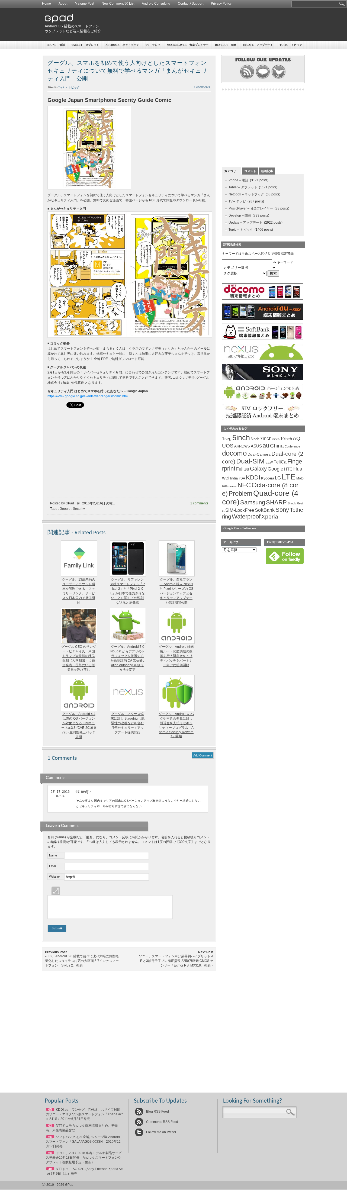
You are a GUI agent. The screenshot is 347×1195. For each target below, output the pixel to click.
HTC (288, 469)
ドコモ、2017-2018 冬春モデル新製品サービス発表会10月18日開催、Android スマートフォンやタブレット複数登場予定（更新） (84, 1157)
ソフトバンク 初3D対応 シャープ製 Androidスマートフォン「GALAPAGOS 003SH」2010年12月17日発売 (83, 1141)
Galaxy (258, 469)
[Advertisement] (205, 24)
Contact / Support (190, 3)
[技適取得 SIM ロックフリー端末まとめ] (262, 419)
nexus (233, 486)
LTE (288, 476)
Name (53, 855)
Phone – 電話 (56, 44)
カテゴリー (231, 171)
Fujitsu (242, 469)
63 (50, 1126)
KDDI (253, 477)
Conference (292, 446)
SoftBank (265, 510)
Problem (240, 493)
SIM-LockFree (239, 510)
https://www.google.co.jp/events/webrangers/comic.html (87, 396)
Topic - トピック (69, 87)
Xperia (269, 516)
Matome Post (84, 3)
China (277, 446)
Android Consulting (156, 3)
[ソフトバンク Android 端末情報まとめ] (262, 339)
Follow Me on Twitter (160, 1132)
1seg (227, 438)
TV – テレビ (152, 44)
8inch (275, 439)
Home (46, 3)
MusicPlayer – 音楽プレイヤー (187, 44)
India (234, 478)
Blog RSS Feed (157, 1111)
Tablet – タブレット (85, 44)
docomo (234, 453)
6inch (255, 439)
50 (50, 1153)
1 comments (202, 87)
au (266, 445)
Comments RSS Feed (161, 1122)
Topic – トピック (290, 44)
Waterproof (246, 516)
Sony (282, 509)
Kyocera (267, 478)
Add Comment (202, 755)
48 (50, 1169)
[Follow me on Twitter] (278, 78)
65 (50, 1110)
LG (278, 478)
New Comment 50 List (118, 3)
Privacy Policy (221, 3)
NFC (244, 485)
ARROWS (242, 446)
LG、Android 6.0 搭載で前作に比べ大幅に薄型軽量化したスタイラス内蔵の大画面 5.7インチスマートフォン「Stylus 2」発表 (82, 960)
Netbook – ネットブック (122, 44)
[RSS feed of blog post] (247, 78)
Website (54, 876)
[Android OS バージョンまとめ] (262, 399)
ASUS (256, 446)
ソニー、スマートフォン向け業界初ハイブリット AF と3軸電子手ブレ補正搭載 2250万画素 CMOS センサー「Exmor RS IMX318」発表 (176, 960)
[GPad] (59, 21)
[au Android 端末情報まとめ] (262, 319)
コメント (250, 171)
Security (79, 509)
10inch (286, 438)
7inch (266, 438)
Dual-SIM (250, 461)
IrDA (242, 478)
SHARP (276, 502)
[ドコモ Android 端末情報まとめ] (262, 299)
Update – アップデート (258, 44)
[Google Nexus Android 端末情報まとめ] (262, 359)
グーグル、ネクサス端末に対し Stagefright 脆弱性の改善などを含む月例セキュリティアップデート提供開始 (127, 723)
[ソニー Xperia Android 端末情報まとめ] (262, 379)
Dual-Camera (259, 454)
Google (65, 509)
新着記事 (267, 171)
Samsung (252, 502)
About (63, 3)
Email (52, 866)
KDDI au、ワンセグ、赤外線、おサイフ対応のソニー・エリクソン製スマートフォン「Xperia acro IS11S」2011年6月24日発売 (84, 1114)
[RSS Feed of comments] (262, 78)
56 (50, 1137)
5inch (241, 438)
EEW (269, 462)
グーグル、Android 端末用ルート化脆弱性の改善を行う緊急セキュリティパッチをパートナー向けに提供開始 (176, 656)
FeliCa (280, 462)
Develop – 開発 (225, 44)
